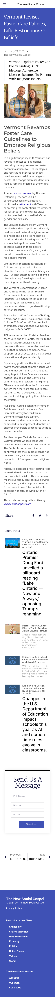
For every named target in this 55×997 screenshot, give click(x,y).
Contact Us (15, 987)
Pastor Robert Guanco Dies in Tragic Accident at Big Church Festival (35, 628)
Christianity (15, 926)
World (12, 961)
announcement (23, 193)
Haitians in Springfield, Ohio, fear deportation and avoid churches (35, 660)
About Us (14, 977)
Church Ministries (18, 931)
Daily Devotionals (18, 936)
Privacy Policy (14, 908)
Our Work (14, 982)
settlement (24, 204)
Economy (14, 941)
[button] (4, 4)
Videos (13, 956)
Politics (13, 946)
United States (16, 951)
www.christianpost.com (17, 504)
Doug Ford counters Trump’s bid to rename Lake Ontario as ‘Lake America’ (35, 543)
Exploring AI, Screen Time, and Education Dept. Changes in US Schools (33, 689)
